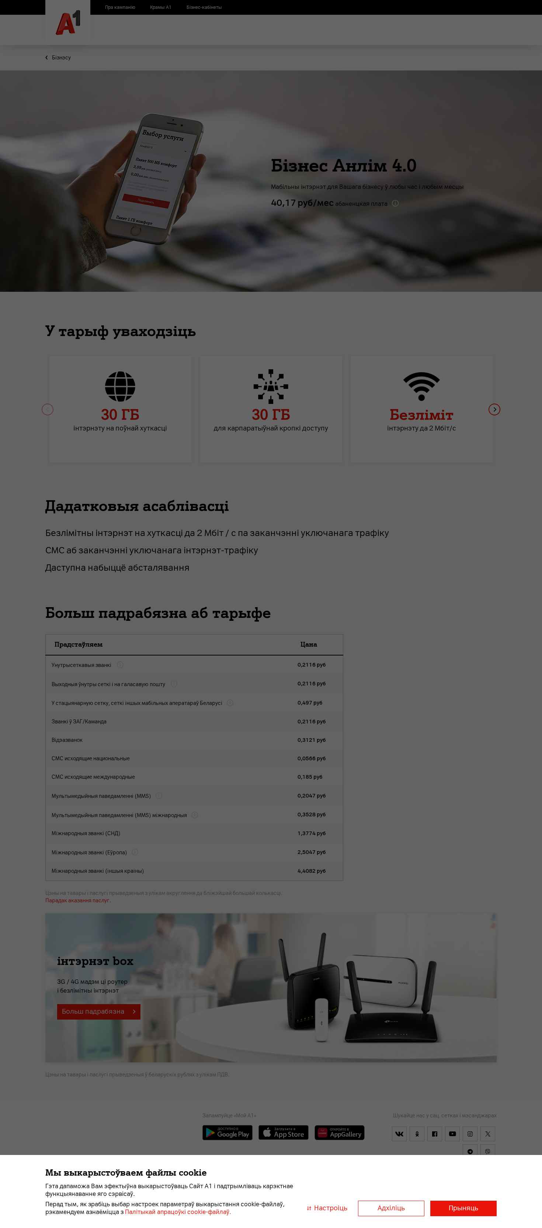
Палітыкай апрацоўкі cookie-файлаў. (178, 1211)
